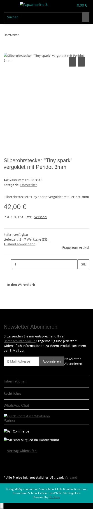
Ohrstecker (28, 185)
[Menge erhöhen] (81, 274)
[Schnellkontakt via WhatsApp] (27, 415)
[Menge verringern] (7, 264)
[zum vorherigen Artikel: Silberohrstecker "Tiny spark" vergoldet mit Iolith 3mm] (22, 36)
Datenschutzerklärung (20, 341)
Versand (40, 217)
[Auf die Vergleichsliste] (72, 62)
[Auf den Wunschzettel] (81, 62)
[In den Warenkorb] (7, 50)
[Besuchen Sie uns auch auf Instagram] (7, 468)
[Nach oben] (2, 506)
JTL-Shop (54, 497)
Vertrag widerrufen (22, 451)
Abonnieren (52, 361)
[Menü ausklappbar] (9, 5)
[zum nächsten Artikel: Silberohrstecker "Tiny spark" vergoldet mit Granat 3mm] (30, 36)
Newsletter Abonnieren (73, 361)
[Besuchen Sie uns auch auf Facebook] (7, 458)
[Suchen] (85, 17)
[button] (65, 5)
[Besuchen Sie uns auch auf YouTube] (7, 463)
